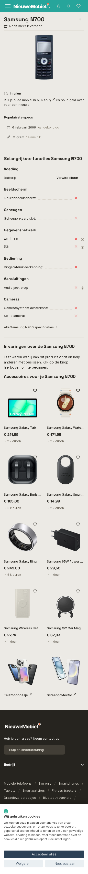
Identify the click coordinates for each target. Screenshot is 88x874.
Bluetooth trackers (57, 797)
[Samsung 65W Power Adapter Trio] (65, 536)
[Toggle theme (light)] (58, 6)
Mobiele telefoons (18, 783)
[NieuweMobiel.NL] (27, 6)
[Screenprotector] (65, 670)
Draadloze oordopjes (20, 797)
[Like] (35, 390)
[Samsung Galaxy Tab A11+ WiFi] (22, 402)
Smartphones (68, 783)
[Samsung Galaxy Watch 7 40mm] (65, 402)
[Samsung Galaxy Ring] (22, 536)
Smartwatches (33, 790)
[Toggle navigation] (7, 6)
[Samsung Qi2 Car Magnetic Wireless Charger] (65, 603)
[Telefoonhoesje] (22, 670)
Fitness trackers (64, 790)
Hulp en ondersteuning (26, 750)
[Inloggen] (48, 6)
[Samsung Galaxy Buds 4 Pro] (22, 469)
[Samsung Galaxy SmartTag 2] (65, 469)
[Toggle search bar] (69, 6)
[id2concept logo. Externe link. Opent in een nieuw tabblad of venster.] (6, 811)
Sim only (45, 783)
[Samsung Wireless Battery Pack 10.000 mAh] (22, 603)
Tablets (9, 790)
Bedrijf (9, 764)
